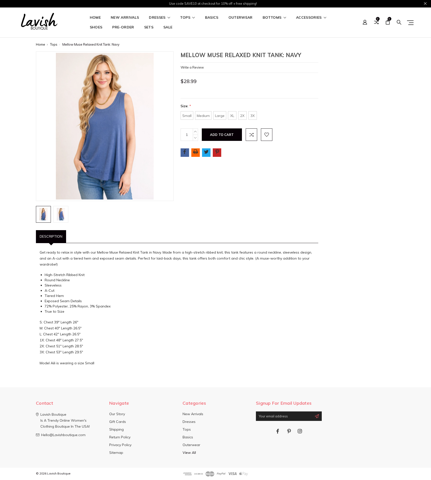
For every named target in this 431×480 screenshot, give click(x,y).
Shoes (96, 27)
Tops (185, 18)
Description (51, 236)
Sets (148, 27)
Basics (211, 18)
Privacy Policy (120, 445)
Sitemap (116, 452)
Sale (167, 27)
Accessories (309, 18)
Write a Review (192, 67)
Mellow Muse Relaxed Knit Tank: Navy (90, 44)
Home (95, 18)
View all (189, 452)
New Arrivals (125, 18)
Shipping (116, 429)
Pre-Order (123, 27)
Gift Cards (117, 421)
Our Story (117, 414)
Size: (186, 106)
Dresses (158, 18)
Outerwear (240, 18)
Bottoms (273, 18)
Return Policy (119, 437)
